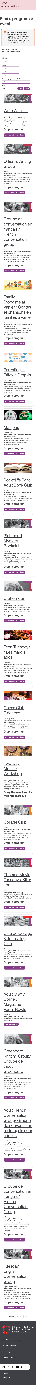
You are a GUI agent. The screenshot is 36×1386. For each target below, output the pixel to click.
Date (3, 86)
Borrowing (6, 1352)
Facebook (3, 1367)
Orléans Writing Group (17, 164)
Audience (20, 79)
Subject (4, 58)
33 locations (22, 42)
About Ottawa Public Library (12, 1340)
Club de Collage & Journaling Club (18, 938)
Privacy (5, 1374)
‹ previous (11, 1316)
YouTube (17, 1367)
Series (4, 65)
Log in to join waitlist (11, 1024)
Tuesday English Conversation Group (16, 1274)
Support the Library (9, 1357)
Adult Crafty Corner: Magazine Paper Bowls (15, 1002)
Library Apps (26, 1367)
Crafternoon (14, 598)
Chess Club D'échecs (14, 710)
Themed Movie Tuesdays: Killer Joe (17, 879)
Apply (20, 89)
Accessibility (6, 1377)
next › (26, 1316)
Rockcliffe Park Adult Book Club (18, 482)
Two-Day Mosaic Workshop (13, 768)
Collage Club (15, 822)
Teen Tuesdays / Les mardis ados (17, 652)
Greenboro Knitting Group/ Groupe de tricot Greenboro (17, 1061)
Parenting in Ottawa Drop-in (17, 372)
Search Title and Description (11, 51)
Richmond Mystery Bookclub (13, 540)
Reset (27, 89)
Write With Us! (16, 110)
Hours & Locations (9, 1346)
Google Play (22, 1367)
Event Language (7, 79)
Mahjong (11, 427)
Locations (5, 72)
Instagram (8, 1367)
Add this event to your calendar (14, 135)
